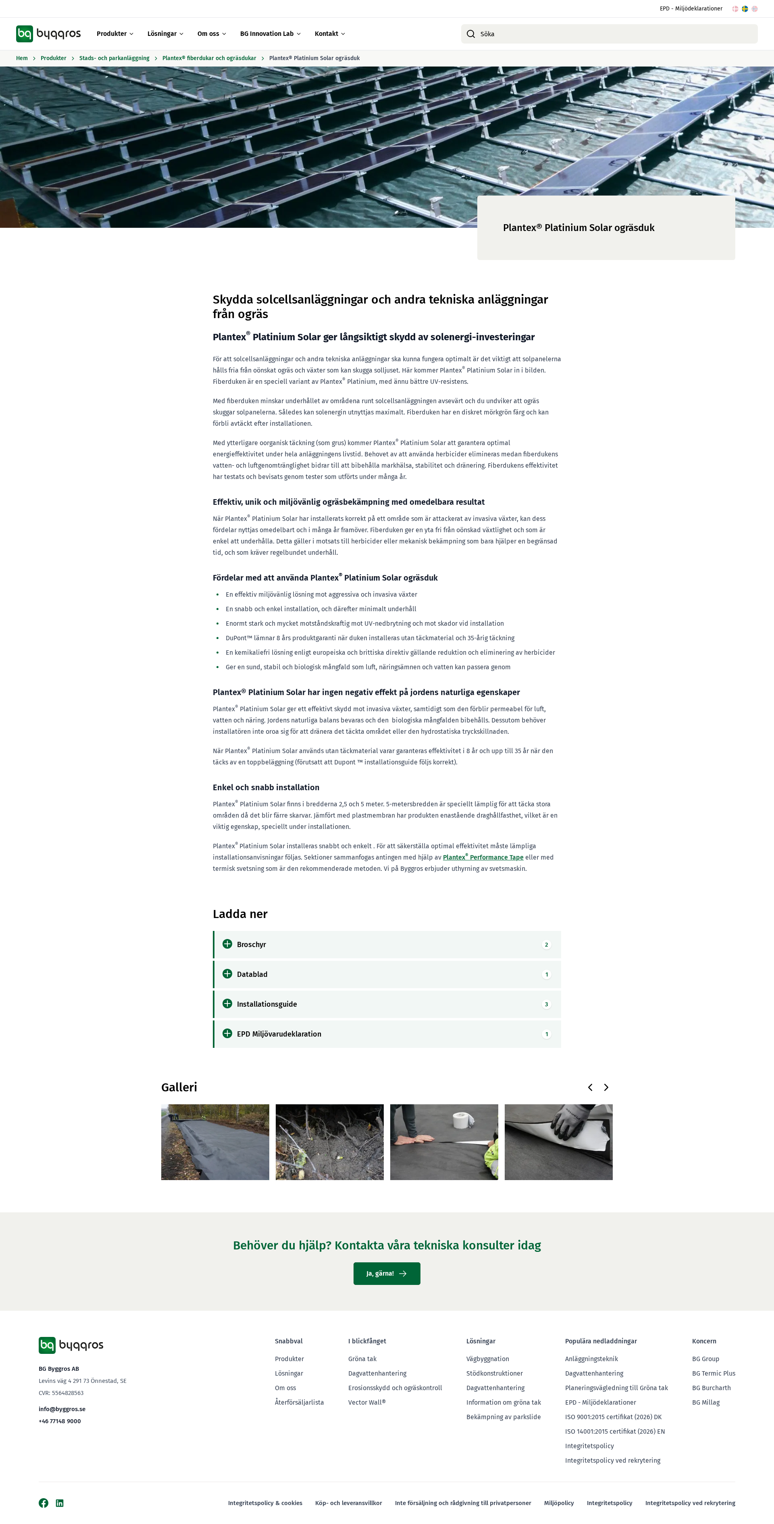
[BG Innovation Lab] (298, 34)
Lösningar (162, 33)
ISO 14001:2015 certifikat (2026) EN (615, 1431)
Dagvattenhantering (377, 1373)
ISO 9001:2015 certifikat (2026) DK (613, 1417)
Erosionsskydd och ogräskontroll (395, 1388)
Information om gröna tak (503, 1402)
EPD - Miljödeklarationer (691, 8)
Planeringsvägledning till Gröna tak (616, 1388)
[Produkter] (131, 34)
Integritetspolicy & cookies (265, 1503)
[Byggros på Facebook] (43, 1503)
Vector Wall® (367, 1402)
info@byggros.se (62, 1409)
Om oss (208, 33)
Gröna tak (362, 1359)
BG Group (706, 1359)
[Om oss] (224, 34)
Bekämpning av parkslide (503, 1417)
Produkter (112, 33)
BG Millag (706, 1402)
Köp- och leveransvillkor (348, 1503)
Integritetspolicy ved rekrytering (612, 1460)
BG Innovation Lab (267, 33)
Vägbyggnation (487, 1359)
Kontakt (326, 33)
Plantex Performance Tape (483, 857)
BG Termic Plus (713, 1373)
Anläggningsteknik (591, 1359)
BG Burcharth (711, 1388)
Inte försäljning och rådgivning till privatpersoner (463, 1503)
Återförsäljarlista (299, 1402)
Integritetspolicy (589, 1446)
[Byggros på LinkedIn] (59, 1503)
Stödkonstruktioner (494, 1373)
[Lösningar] (181, 34)
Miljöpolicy (559, 1503)
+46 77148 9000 (60, 1421)
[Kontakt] (343, 34)
